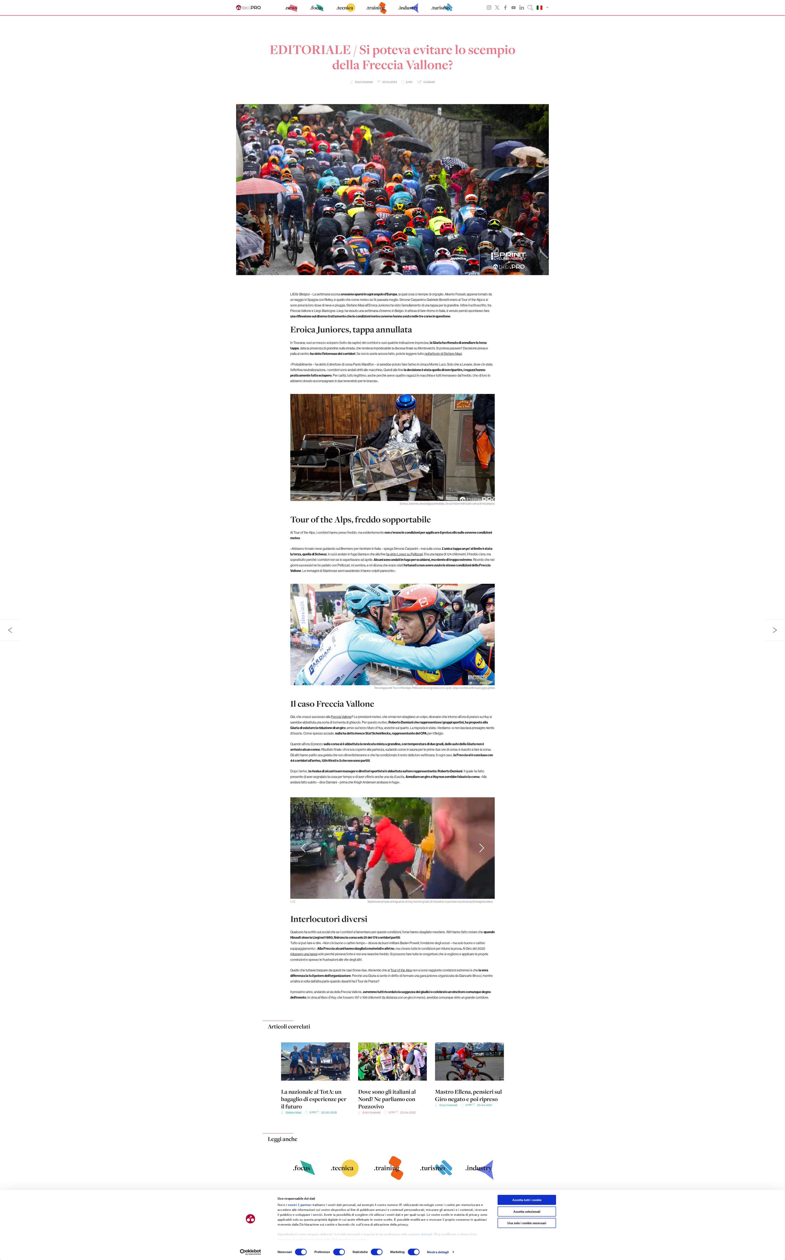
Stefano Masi (293, 1112)
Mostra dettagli (438, 1252)
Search (530, 7)
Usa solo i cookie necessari (526, 1223)
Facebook (505, 7)
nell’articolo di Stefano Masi (443, 354)
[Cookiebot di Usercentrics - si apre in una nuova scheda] (250, 1252)
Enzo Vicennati (364, 82)
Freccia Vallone (341, 717)
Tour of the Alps (401, 970)
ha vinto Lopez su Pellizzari (404, 554)
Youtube (513, 7)
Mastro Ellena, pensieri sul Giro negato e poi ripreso (468, 1095)
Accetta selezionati (526, 1211)
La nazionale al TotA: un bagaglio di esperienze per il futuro (313, 1099)
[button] (482, 848)
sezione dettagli (420, 1234)
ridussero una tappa (303, 954)
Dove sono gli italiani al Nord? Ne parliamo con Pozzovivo (387, 1099)
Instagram (489, 7)
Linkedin (521, 7)
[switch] (339, 1252)
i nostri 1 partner (299, 1205)
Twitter (497, 7)
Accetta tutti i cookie (527, 1200)
